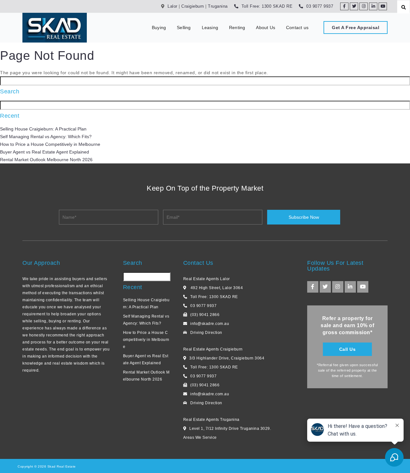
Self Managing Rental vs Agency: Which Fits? (46, 136)
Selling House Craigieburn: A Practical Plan (43, 128)
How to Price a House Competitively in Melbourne (50, 144)
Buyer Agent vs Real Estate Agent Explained (44, 151)
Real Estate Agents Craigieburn (213, 349)
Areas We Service (200, 437)
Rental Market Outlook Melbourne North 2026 (46, 159)
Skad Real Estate (61, 466)
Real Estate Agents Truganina (211, 419)
